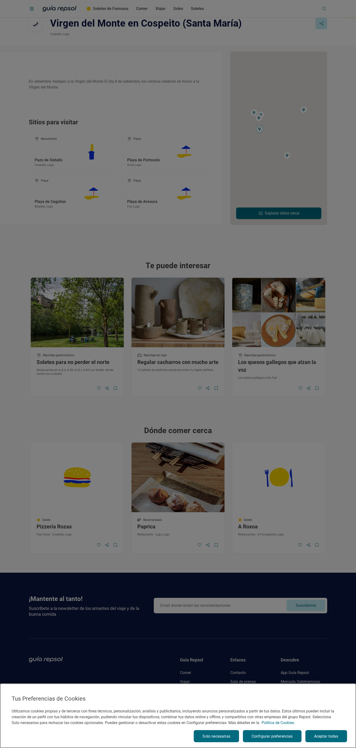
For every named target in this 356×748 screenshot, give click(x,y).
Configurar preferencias (272, 736)
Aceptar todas (326, 736)
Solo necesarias (216, 736)
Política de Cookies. (278, 722)
